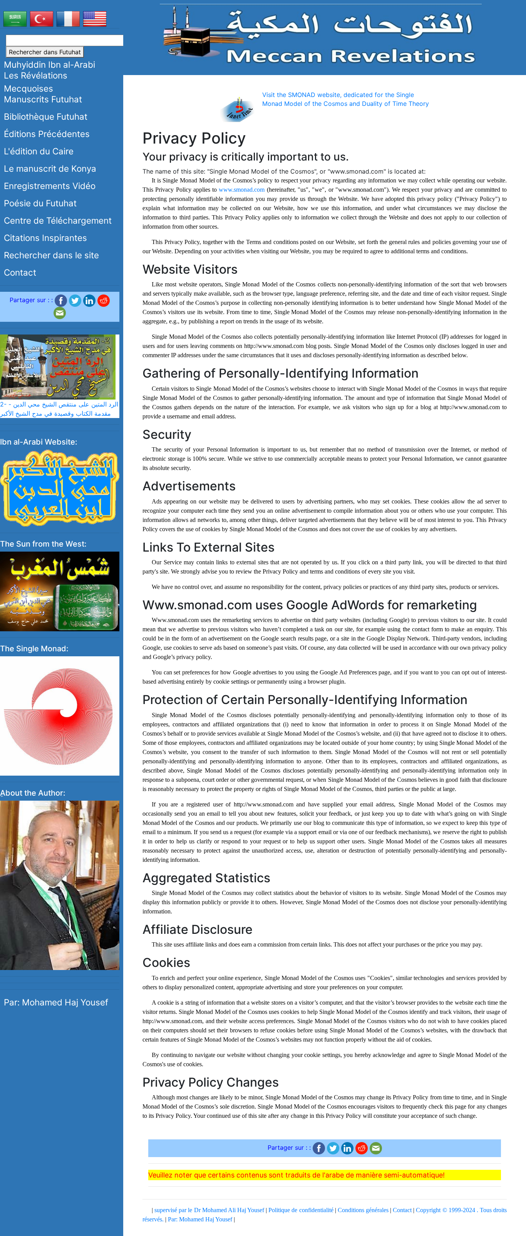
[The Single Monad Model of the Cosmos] (59, 715)
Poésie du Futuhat (40, 203)
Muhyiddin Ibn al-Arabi (49, 64)
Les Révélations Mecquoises (35, 82)
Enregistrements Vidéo (49, 186)
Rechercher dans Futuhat (45, 52)
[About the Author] (59, 884)
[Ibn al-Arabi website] (59, 487)
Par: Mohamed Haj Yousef (56, 1002)
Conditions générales (363, 1210)
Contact (20, 272)
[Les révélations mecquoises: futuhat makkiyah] (321, 34)
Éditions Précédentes (47, 134)
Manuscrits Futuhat (43, 99)
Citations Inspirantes (45, 237)
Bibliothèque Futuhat (45, 116)
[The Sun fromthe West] (59, 591)
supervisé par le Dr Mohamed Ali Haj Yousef (209, 1210)
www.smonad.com (242, 189)
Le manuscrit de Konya (50, 168)
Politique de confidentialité (300, 1210)
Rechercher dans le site (51, 255)
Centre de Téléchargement (58, 220)
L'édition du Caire (39, 151)
